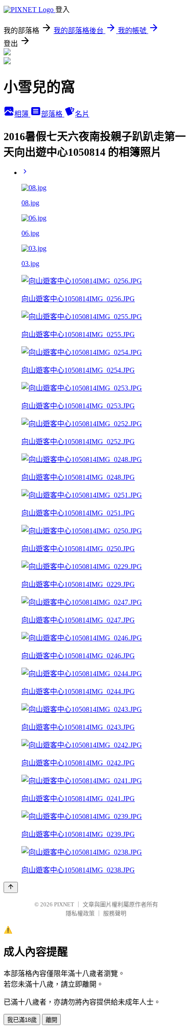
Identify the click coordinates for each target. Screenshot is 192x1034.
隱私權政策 (80, 913)
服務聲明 (114, 913)
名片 (82, 114)
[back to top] (11, 887)
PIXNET (64, 904)
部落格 (52, 114)
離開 (51, 1020)
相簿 (22, 114)
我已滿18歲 (22, 1020)
